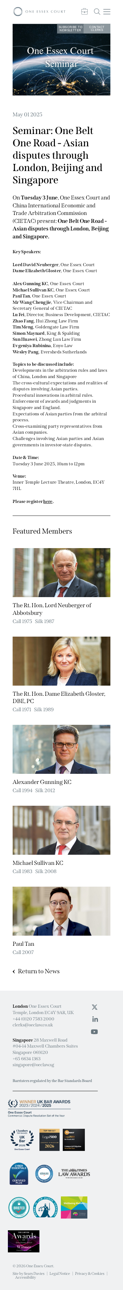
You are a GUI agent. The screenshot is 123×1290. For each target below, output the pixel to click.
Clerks (96, 28)
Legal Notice (60, 1273)
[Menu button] (107, 12)
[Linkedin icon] (95, 1019)
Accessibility (25, 1277)
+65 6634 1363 (26, 1058)
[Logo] (39, 11)
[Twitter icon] (94, 1007)
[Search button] (97, 11)
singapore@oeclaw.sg (33, 1064)
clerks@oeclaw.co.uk (33, 1025)
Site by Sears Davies (28, 1273)
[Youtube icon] (94, 1032)
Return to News (39, 971)
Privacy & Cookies (89, 1273)
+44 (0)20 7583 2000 (33, 1019)
